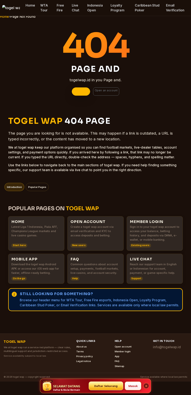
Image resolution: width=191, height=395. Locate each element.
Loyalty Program (117, 8)
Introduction (14, 186)
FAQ (117, 361)
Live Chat (75, 8)
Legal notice (83, 361)
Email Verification (175, 8)
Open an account (106, 90)
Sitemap (119, 366)
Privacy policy (84, 356)
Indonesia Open (95, 8)
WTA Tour (44, 8)
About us (81, 346)
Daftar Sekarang (106, 386)
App (117, 356)
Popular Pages (37, 186)
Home (30, 5)
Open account (123, 346)
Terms (80, 351)
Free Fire (60, 8)
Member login (123, 351)
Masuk (133, 386)
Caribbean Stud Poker (147, 8)
